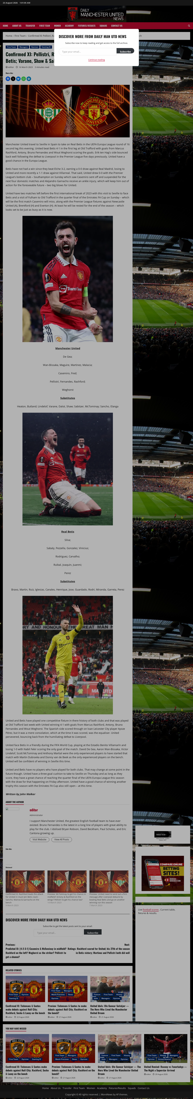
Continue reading (96, 59)
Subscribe (125, 51)
